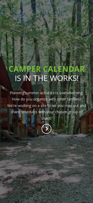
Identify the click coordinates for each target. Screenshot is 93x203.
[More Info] (46, 129)
